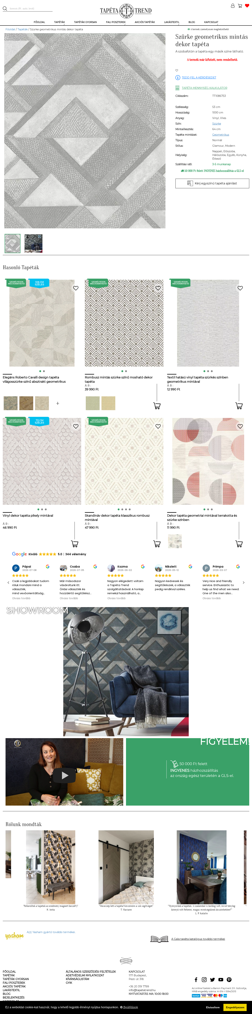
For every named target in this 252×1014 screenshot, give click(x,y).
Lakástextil (11, 990)
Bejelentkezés (14, 997)
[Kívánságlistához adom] (176, 70)
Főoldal (10, 29)
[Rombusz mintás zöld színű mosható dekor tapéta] (93, 403)
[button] (243, 582)
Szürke (216, 123)
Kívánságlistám (77, 979)
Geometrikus (220, 134)
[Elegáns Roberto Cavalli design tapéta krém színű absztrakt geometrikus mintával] (42, 403)
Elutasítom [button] (213, 1007)
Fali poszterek (14, 982)
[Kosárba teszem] (157, 405)
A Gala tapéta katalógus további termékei (198, 939)
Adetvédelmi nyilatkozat (85, 975)
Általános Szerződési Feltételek (91, 971)
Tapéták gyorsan (16, 979)
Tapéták (23, 29)
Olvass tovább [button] (33, 598)
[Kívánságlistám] (247, 6)
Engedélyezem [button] (235, 1007)
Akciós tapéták (14, 986)
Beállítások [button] (130, 1007)
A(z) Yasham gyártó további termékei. (51, 932)
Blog (7, 994)
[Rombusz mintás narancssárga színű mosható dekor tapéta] (108, 403)
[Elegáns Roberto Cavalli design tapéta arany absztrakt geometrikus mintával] (26, 403)
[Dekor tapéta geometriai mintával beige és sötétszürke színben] (175, 541)
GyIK (69, 982)
